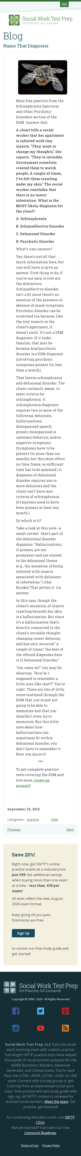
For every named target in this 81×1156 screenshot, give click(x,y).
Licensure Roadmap (40, 1132)
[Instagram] (15, 1030)
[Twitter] (40, 1013)
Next (70, 829)
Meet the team (56, 1101)
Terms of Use (29, 1145)
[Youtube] (40, 1030)
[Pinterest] (65, 1013)
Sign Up (23, 933)
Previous (14, 829)
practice (33, 819)
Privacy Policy (51, 1145)
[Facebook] (15, 1013)
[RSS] (65, 1030)
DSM (54, 819)
